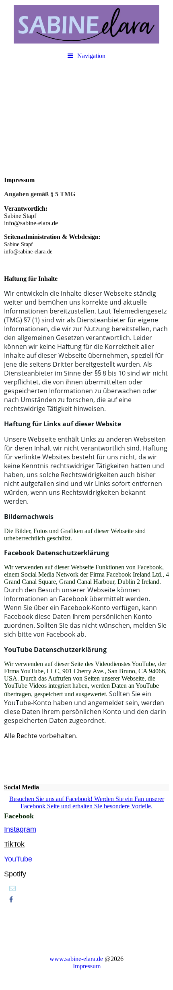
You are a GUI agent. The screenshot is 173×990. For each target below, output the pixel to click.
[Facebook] (10, 899)
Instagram (20, 829)
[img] (86, 24)
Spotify (15, 874)
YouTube (18, 859)
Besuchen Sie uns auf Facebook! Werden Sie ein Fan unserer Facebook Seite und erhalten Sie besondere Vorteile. (86, 802)
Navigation (91, 55)
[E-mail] (12, 888)
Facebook (19, 816)
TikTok (14, 844)
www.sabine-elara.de (76, 958)
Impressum (87, 966)
